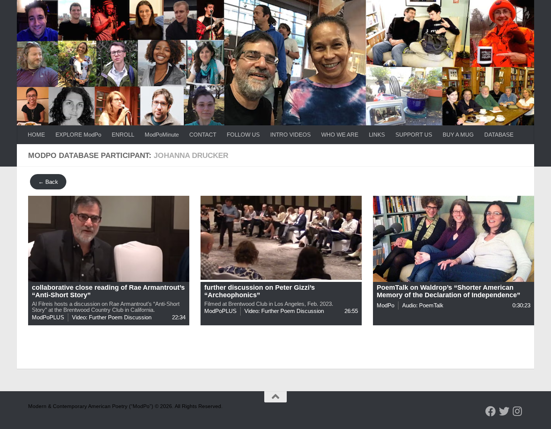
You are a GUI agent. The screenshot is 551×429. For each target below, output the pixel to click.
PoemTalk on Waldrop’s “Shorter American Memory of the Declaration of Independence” (448, 291)
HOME (36, 134)
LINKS (377, 134)
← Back (48, 182)
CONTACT (202, 134)
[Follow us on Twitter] (504, 411)
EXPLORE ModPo (78, 134)
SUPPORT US (413, 134)
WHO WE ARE (339, 134)
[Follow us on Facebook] (490, 411)
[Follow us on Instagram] (517, 411)
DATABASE (499, 134)
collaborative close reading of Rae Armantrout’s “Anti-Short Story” (108, 291)
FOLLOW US (243, 134)
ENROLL (123, 134)
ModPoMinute (162, 134)
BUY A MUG (458, 134)
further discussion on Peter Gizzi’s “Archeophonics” (259, 291)
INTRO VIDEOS (290, 134)
